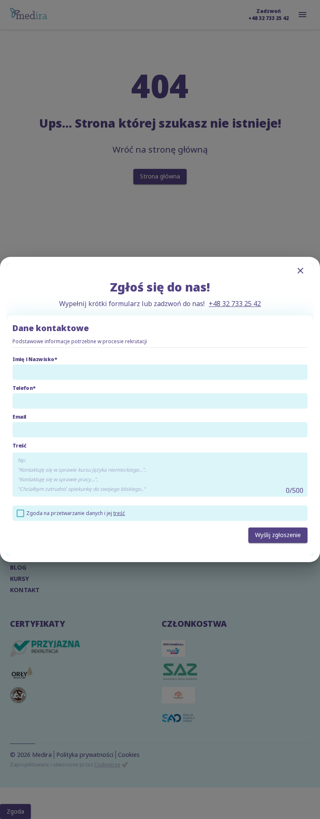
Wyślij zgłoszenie (278, 535)
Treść (19, 445)
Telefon (22, 388)
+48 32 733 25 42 (235, 303)
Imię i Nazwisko (33, 359)
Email (19, 416)
